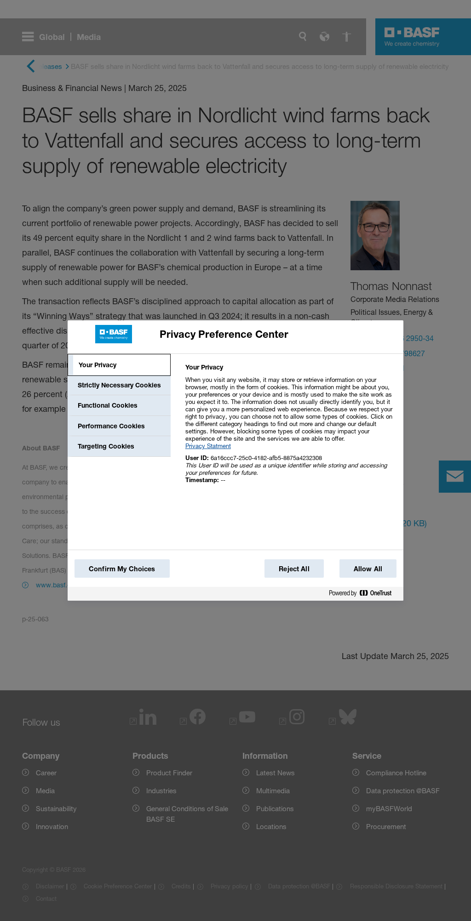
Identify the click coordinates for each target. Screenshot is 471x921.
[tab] (119, 365)
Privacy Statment (208, 445)
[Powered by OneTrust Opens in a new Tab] (364, 593)
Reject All (294, 569)
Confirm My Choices (122, 569)
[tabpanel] (290, 428)
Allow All (368, 569)
